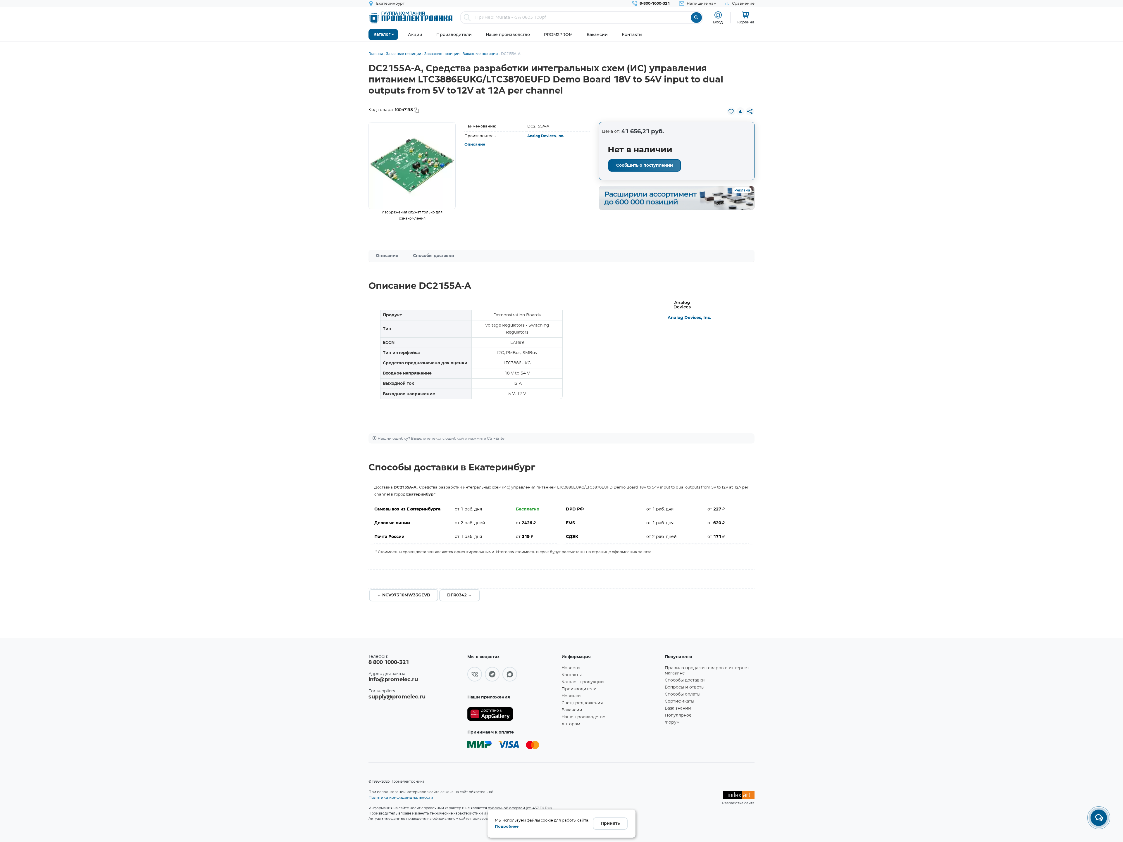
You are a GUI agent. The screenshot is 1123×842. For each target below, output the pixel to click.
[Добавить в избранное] (731, 111)
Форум (672, 722)
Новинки (571, 696)
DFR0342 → (459, 595)
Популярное (678, 715)
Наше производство (583, 717)
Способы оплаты (682, 694)
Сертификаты (679, 701)
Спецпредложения (582, 703)
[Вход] (718, 15)
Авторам (571, 724)
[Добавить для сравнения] (740, 111)
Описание (474, 144)
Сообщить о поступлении (644, 165)
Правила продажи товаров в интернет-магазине (708, 670)
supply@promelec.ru (397, 697)
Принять (610, 824)
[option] (412, 165)
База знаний (678, 708)
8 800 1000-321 (388, 662)
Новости (571, 668)
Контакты (572, 675)
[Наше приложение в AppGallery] (512, 714)
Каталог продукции (583, 682)
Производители (579, 689)
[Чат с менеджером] (1099, 818)
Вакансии (572, 710)
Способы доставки (433, 256)
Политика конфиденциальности (400, 797)
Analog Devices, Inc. (545, 136)
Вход (718, 22)
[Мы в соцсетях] (474, 674)
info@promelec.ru (393, 679)
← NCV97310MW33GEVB (403, 595)
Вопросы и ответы (685, 687)
